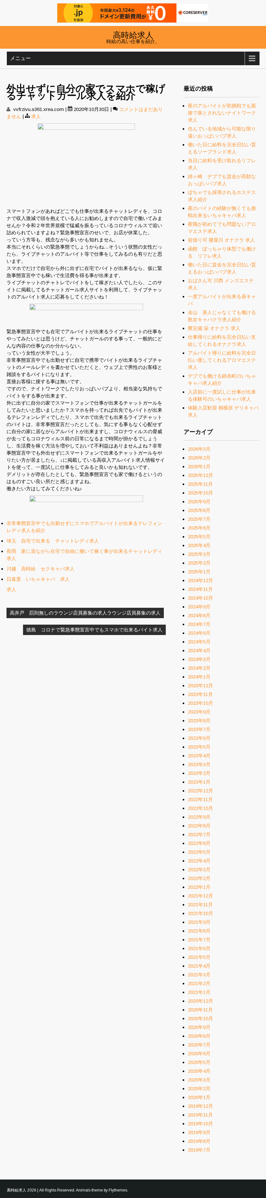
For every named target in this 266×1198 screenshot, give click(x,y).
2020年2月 (199, 1088)
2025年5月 (199, 536)
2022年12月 (200, 790)
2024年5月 (199, 641)
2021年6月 (199, 948)
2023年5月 (199, 747)
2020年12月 (200, 1001)
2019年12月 (200, 1106)
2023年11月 (200, 694)
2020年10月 (200, 1018)
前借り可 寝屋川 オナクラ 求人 (221, 240)
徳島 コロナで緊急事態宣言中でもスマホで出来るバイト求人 (94, 629)
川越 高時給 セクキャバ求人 (40, 568)
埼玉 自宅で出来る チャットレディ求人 (52, 541)
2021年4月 (199, 966)
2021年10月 (200, 913)
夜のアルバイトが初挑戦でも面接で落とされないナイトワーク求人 (222, 113)
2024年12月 (200, 580)
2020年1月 (199, 1097)
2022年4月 (199, 860)
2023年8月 (199, 720)
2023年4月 (199, 755)
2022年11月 (200, 799)
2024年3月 (199, 659)
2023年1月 (199, 782)
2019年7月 (199, 1150)
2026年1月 (199, 466)
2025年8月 (199, 510)
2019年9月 (199, 1132)
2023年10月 (200, 703)
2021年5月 (199, 957)
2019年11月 (200, 1115)
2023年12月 (200, 685)
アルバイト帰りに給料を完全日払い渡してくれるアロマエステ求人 (222, 360)
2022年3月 (199, 869)
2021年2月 (199, 983)
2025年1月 (199, 571)
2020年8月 (199, 1036)
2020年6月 (199, 1053)
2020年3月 (199, 1079)
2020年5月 (199, 1062)
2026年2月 (199, 457)
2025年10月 (200, 492)
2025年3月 (199, 554)
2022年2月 (199, 878)
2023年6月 (199, 738)
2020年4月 (199, 1071)
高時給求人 (133, 34)
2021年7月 (199, 939)
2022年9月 (199, 817)
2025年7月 (199, 519)
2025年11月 (200, 484)
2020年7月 (199, 1044)
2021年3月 (199, 974)
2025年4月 (199, 545)
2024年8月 (199, 615)
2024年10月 (200, 598)
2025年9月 (199, 501)
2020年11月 (200, 1009)
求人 (36, 116)
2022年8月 (199, 825)
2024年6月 (199, 633)
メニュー (20, 58)
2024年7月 (199, 624)
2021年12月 (200, 895)
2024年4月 (199, 650)
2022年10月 (200, 808)
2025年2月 (199, 563)
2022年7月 (199, 834)
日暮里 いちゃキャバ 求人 (38, 579)
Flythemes (118, 1190)
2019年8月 (199, 1141)
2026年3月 (199, 449)
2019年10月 (200, 1123)
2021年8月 (199, 931)
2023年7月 (199, 729)
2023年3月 (199, 764)
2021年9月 (199, 922)
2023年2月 (199, 773)
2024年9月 (199, 606)
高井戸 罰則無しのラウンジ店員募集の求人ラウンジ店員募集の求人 (85, 613)
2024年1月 (199, 676)
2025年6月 (199, 528)
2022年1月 (199, 887)
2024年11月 (200, 589)
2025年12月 (200, 475)
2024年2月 (199, 668)
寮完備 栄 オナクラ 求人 (214, 328)
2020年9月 (199, 1027)
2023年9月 (199, 712)
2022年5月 (199, 852)
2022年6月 (199, 843)
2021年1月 (199, 992)
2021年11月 (200, 904)
